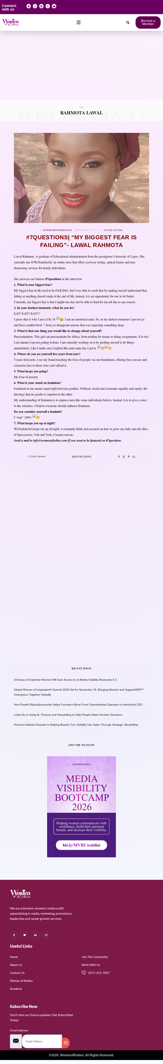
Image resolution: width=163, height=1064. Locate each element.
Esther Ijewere (113, 230)
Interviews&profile (57, 230)
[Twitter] (123, 457)
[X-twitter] (48, 6)
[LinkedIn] (35, 935)
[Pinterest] (129, 457)
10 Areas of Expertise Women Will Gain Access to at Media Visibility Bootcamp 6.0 (65, 679)
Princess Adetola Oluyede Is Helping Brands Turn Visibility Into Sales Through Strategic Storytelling (76, 724)
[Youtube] (54, 6)
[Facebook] (28, 6)
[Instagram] (35, 6)
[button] (78, 22)
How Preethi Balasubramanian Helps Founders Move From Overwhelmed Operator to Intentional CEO (78, 704)
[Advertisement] (81, 69)
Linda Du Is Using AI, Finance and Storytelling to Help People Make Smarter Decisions (68, 714)
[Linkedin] (41, 6)
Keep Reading (82, 456)
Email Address (20, 1030)
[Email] (133, 457)
